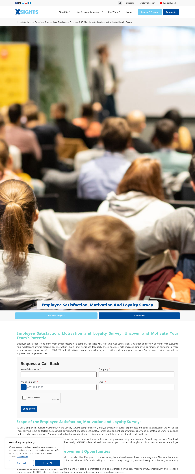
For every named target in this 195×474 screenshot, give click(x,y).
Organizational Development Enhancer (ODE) (64, 22)
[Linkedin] (29, 3)
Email (101, 381)
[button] (120, 3)
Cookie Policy (22, 456)
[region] (34, 453)
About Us (63, 12)
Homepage (129, 3)
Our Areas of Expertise (88, 12)
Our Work (113, 12)
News (129, 12)
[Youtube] (26, 3)
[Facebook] (16, 3)
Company (103, 369)
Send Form (29, 408)
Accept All (47, 463)
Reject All (21, 463)
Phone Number (28, 381)
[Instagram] (19, 3)
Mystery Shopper (147, 3)
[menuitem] (168, 3)
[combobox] (24, 387)
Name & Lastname (30, 369)
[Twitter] (23, 3)
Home (19, 22)
